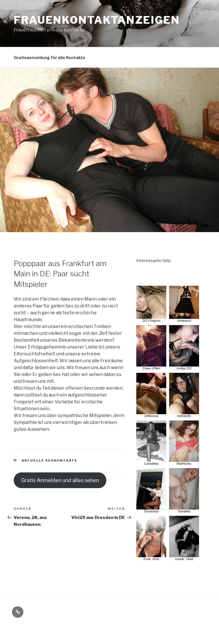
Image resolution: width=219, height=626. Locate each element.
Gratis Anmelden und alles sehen (60, 480)
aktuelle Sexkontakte (50, 460)
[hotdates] (168, 558)
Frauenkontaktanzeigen (97, 20)
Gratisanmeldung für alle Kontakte (49, 57)
